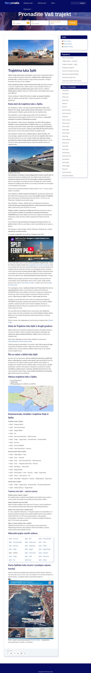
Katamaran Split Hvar (69, 77)
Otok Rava (65, 149)
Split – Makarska (30, 546)
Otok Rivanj (66, 152)
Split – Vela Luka (44, 556)
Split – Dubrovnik (30, 542)
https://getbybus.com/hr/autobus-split (20, 341)
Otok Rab (65, 146)
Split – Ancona (13, 538)
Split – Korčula (13, 546)
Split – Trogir (13, 556)
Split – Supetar (43, 553)
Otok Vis (65, 169)
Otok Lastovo (66, 120)
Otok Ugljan (66, 166)
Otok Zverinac (66, 172)
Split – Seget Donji (44, 549)
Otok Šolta (65, 162)
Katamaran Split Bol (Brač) (70, 74)
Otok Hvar (65, 100)
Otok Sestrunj (66, 156)
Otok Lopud (66, 123)
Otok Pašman (66, 139)
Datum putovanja (55, 21)
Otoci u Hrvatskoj (67, 58)
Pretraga (73, 23)
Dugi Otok (65, 90)
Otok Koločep (66, 110)
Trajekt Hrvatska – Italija (69, 64)
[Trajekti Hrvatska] (12, 3)
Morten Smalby (35, 640)
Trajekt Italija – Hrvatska (69, 61)
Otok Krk (65, 116)
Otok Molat (65, 133)
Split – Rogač (29, 549)
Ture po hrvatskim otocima (70, 71)
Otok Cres (65, 97)
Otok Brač (65, 93)
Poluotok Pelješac (67, 175)
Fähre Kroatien (67, 44)
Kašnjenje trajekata (68, 67)
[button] (28, 23)
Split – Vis (12, 560)
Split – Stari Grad (30, 553)
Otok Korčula (66, 113)
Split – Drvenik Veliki (15, 542)
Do (32, 21)
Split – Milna (43, 546)
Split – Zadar (43, 560)
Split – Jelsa (42, 542)
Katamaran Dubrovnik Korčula (71, 80)
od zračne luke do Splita (26, 283)
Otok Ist (64, 103)
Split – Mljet (13, 549)
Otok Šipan (65, 159)
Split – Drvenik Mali (45, 538)
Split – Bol (28, 538)
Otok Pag (65, 136)
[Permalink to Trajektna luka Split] (30, 52)
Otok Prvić (65, 143)
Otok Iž (64, 107)
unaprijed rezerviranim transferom (39, 265)
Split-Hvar (28, 560)
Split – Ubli (28, 556)
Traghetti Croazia (68, 46)
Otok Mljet (65, 129)
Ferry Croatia (67, 41)
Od (14, 21)
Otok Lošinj (65, 126)
